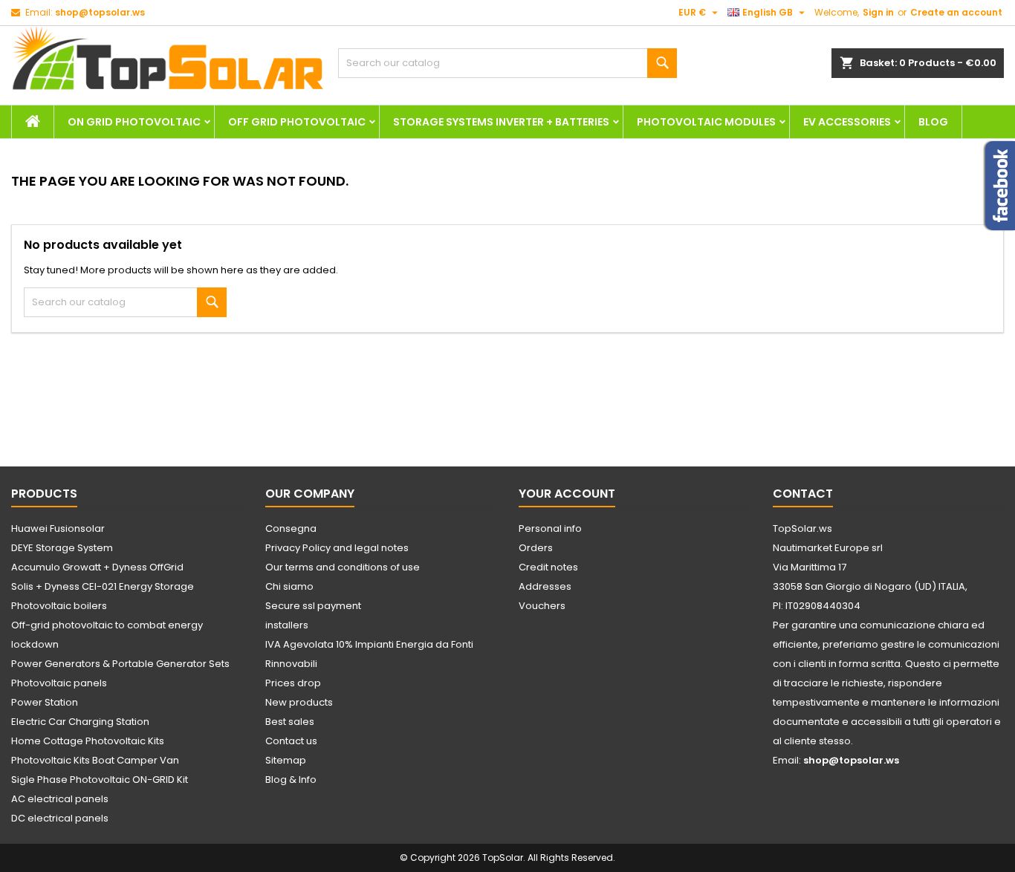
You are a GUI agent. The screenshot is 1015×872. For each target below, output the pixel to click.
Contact (803, 493)
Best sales (289, 722)
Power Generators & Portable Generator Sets (120, 664)
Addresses (545, 586)
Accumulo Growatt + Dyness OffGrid (97, 567)
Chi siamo (289, 586)
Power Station (44, 702)
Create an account (956, 12)
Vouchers (542, 606)
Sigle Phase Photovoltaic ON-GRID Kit (99, 779)
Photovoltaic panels (59, 683)
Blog (933, 121)
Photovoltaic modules (706, 121)
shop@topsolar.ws (100, 12)
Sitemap (285, 760)
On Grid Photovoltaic (134, 121)
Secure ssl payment (313, 606)
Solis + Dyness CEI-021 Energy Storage (102, 586)
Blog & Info (291, 779)
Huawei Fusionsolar (58, 528)
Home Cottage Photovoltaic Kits (87, 741)
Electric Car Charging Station (80, 722)
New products (299, 702)
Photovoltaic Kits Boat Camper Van (95, 760)
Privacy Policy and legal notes (337, 548)
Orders (536, 548)
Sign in (878, 12)
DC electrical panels (59, 818)
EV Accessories (847, 121)
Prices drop (293, 683)
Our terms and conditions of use (342, 567)
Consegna (291, 528)
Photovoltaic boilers (59, 606)
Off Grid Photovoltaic (297, 121)
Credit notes (548, 567)
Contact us (291, 741)
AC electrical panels (59, 799)
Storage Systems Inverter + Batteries (501, 121)
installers (286, 625)
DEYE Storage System (62, 548)
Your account (567, 493)
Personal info (550, 528)
